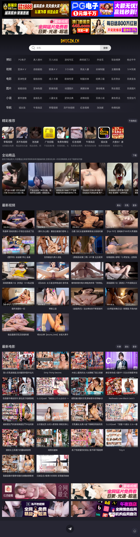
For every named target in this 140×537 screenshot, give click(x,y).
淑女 (127, 346)
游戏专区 (69, 59)
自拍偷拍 (37, 69)
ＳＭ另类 (131, 69)
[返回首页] (134, 531)
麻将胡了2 (85, 59)
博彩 (9, 59)
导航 (9, 107)
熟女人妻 (84, 69)
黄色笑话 (115, 98)
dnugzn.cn (70, 41)
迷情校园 (84, 98)
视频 (9, 69)
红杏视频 (84, 107)
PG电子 (22, 59)
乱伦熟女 (115, 78)
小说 (9, 98)
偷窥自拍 (22, 88)
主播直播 (115, 69)
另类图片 (131, 88)
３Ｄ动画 (69, 69)
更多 (135, 205)
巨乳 (127, 205)
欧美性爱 (69, 78)
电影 (9, 79)
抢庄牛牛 (131, 59)
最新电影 (8, 346)
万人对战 (53, 59)
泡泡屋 (100, 107)
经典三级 (100, 78)
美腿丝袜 (84, 88)
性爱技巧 (131, 98)
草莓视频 (53, 107)
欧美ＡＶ (53, 69)
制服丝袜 (84, 78)
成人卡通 (53, 78)
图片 (9, 88)
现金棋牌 (115, 59)
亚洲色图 (37, 88)
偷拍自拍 (37, 78)
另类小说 (100, 98)
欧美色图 (53, 88)
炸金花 (100, 59)
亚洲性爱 (22, 78)
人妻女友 (53, 98)
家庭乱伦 (37, 98)
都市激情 (22, 98)
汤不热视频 (69, 107)
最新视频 (8, 205)
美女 (119, 205)
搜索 (105, 47)
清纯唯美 (100, 88)
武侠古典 (69, 98)
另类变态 (131, 78)
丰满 (119, 346)
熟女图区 (115, 88)
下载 (135, 155)
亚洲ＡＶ (22, 69)
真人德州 (37, 59)
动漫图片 (69, 88)
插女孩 (22, 107)
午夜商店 (37, 107)
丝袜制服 (100, 69)
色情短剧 (115, 107)
